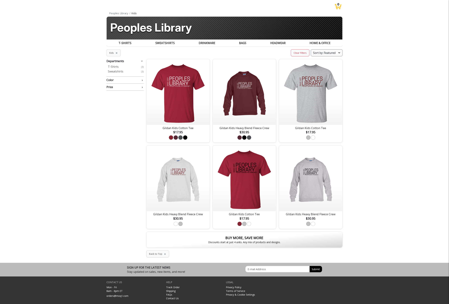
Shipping (171, 291)
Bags (242, 43)
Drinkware (207, 43)
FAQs (169, 294)
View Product (178, 118)
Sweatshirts (165, 43)
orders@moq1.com (117, 296)
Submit (316, 269)
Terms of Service (235, 291)
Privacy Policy (233, 287)
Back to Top (157, 253)
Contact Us (172, 298)
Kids (113, 52)
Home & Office (320, 43)
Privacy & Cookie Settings (240, 294)
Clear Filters (300, 52)
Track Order (173, 287)
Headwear (278, 43)
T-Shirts (125, 43)
